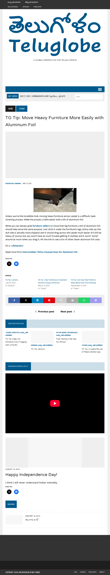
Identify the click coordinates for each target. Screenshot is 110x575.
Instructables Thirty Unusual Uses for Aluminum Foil (49, 252)
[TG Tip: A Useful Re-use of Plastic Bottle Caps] (93, 341)
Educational (13, 6)
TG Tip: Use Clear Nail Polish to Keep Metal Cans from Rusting (83, 281)
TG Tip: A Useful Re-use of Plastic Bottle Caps (92, 351)
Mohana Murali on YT (18, 366)
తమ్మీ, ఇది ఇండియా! (31, 2)
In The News (61, 333)
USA (75, 572)
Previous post (46, 312)
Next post (66, 312)
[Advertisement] (57, 75)
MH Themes (36, 572)
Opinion (26, 6)
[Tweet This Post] (26, 300)
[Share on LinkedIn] (37, 300)
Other (8, 333)
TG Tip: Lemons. (11, 280)
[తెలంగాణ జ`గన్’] (14, 522)
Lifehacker (16, 246)
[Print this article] (72, 300)
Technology (72, 333)
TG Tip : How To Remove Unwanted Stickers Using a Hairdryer (52, 281)
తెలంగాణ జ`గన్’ (32, 520)
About (102, 572)
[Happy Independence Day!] (55, 465)
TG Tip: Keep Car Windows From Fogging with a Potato (16, 342)
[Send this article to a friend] (61, 300)
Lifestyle (16, 333)
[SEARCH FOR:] (88, 96)
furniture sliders (41, 226)
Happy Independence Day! (31, 475)
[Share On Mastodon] (96, 300)
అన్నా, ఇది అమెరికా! (14, 2)
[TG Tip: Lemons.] (42, 341)
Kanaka (18, 183)
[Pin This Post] (49, 300)
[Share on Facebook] (14, 300)
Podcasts (37, 6)
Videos (83, 572)
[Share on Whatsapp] (84, 300)
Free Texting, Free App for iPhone (66, 341)
